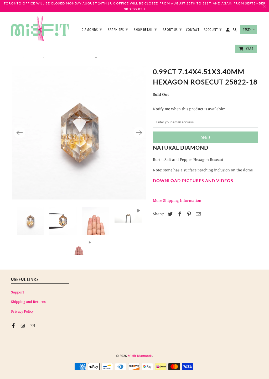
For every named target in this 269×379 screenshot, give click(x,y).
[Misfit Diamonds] (40, 28)
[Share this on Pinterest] (188, 214)
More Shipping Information (177, 200)
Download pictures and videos (193, 180)
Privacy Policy (22, 311)
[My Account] (228, 31)
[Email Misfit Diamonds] (33, 326)
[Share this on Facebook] (179, 214)
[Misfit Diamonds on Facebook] (14, 326)
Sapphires (118, 29)
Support (17, 292)
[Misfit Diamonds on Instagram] (23, 326)
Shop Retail (145, 29)
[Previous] (19, 132)
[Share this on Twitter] (169, 214)
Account (213, 29)
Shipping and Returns (28, 301)
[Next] (139, 132)
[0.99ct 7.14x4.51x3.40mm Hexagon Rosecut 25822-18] (79, 132)
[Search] (235, 31)
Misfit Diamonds (140, 356)
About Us (172, 29)
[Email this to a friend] (197, 214)
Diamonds (91, 29)
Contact (192, 30)
